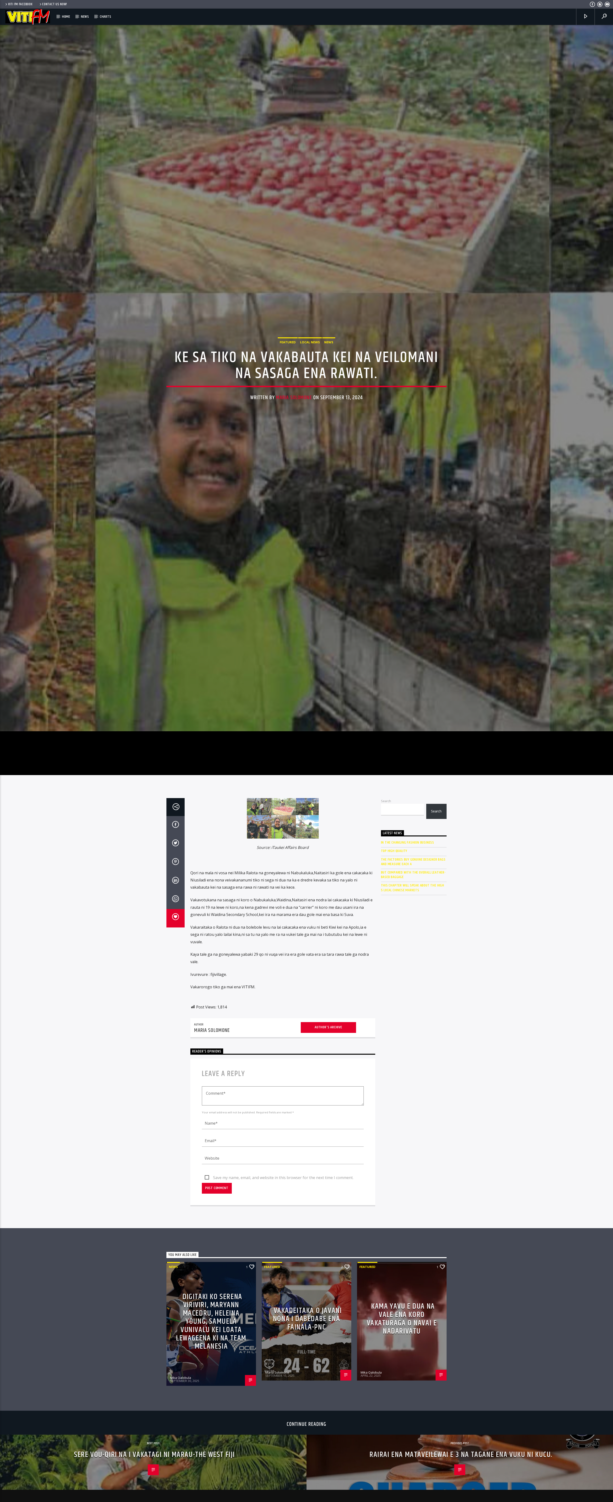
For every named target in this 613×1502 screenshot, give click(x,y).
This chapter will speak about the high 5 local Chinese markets (412, 973)
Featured (288, 382)
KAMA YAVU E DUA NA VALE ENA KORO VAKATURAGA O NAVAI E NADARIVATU (402, 1404)
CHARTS (105, 17)
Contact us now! (54, 4)
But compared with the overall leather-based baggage (413, 960)
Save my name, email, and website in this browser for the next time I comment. (283, 1263)
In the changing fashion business (407, 928)
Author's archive (328, 1113)
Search (386, 886)
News (85, 17)
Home (66, 17)
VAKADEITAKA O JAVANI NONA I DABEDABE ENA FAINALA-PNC (307, 1404)
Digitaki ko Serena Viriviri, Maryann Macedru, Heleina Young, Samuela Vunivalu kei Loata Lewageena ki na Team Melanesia (211, 1407)
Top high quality (394, 936)
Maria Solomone (294, 437)
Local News (310, 382)
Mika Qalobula (180, 1463)
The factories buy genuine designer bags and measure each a (413, 947)
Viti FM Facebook (20, 4)
